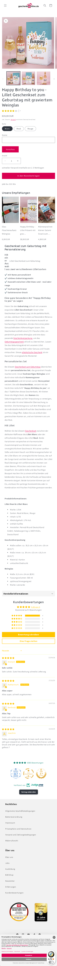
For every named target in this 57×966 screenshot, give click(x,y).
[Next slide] (51, 217)
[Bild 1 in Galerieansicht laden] (13, 78)
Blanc (7, 128)
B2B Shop (9, 875)
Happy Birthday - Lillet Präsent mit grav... (28, 230)
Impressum (10, 823)
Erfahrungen (10, 887)
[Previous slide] (5, 217)
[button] (5, 5)
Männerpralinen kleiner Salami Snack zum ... (45, 230)
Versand (13, 119)
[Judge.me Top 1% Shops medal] (41, 773)
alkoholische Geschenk (32, 352)
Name (4, 135)
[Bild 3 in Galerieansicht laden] (43, 78)
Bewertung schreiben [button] (28, 634)
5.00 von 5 (35, 607)
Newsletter (10, 881)
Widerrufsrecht (11, 840)
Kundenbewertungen (14, 893)
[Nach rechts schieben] (54, 79)
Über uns (9, 857)
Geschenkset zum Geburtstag (28, 366)
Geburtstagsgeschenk (14, 341)
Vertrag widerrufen (28, 792)
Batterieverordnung (13, 817)
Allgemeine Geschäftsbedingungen (20, 811)
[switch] (51, 962)
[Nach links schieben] (3, 79)
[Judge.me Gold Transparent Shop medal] (28, 773)
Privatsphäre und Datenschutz (18, 829)
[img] (8, 658)
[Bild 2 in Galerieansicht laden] (28, 78)
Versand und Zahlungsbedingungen (20, 835)
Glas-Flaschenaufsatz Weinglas (9, 230)
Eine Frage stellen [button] (28, 641)
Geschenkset (30, 431)
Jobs (7, 863)
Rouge (30, 128)
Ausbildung (10, 869)
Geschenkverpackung (22, 338)
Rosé (19, 128)
